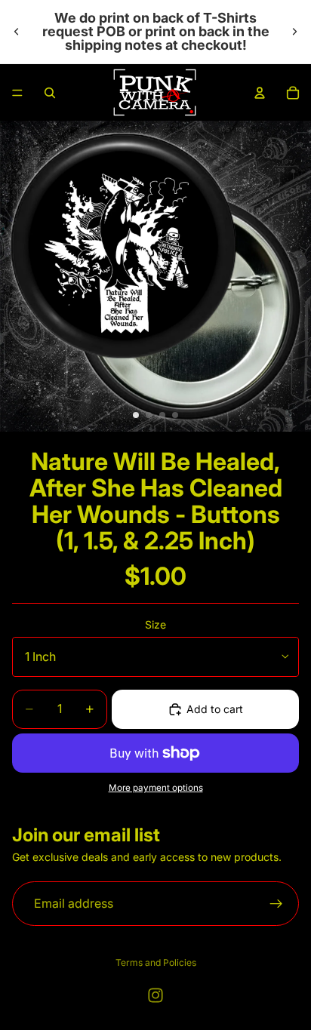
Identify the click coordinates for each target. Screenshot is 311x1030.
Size (155, 624)
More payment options (156, 787)
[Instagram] (155, 995)
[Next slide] (294, 31)
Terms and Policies (155, 962)
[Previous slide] (16, 31)
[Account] (259, 92)
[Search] (49, 92)
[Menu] (17, 92)
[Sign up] (276, 904)
